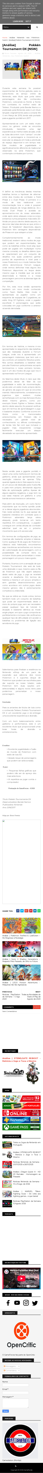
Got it (28, 21)
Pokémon (35, 37)
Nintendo (20, 37)
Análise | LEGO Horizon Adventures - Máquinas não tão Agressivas (21, 984)
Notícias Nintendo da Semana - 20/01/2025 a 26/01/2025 (27, 1163)
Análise (12, 37)
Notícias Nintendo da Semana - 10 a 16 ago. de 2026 (27, 1182)
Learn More (18, 21)
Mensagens (10, 1366)
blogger (37, 1007)
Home (4, 37)
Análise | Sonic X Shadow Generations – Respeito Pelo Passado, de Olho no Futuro (21, 960)
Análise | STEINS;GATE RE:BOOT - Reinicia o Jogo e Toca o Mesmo (27, 1154)
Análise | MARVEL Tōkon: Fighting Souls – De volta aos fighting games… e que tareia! (27, 1193)
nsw (27, 37)
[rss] (15, 1466)
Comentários (10, 1370)
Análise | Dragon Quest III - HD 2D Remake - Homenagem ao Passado (27, 1174)
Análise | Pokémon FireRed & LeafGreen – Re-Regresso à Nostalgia (21, 937)
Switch (5, 40)
